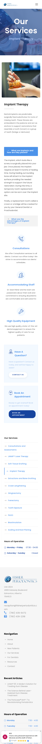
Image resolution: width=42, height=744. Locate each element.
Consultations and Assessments (14, 448)
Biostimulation (14, 522)
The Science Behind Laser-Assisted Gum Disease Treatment (19, 693)
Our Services (13, 653)
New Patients (13, 648)
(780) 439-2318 (17, 616)
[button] (40, 731)
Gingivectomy (14, 493)
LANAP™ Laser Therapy (18, 456)
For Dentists (12, 657)
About (10, 644)
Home (10, 639)
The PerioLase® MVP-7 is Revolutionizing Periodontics (20, 701)
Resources (12, 661)
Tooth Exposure (15, 508)
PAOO (10, 515)
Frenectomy (13, 500)
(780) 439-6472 (17, 612)
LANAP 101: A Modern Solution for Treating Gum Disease (22, 685)
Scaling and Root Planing (19, 530)
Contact (11, 666)
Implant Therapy (17, 471)
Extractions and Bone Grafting (22, 478)
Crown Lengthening (17, 486)
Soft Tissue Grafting (17, 464)
